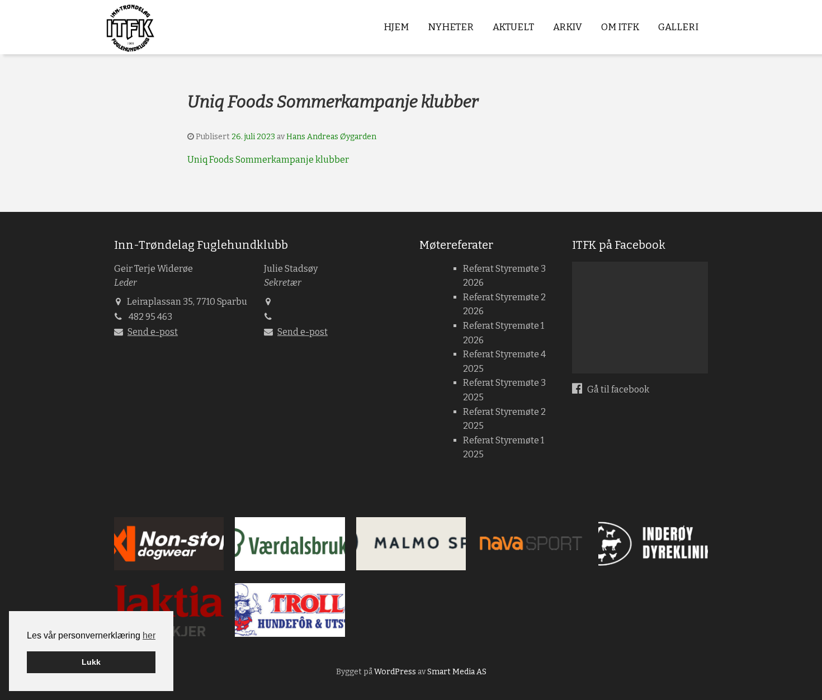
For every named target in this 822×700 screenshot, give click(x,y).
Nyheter (451, 27)
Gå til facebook (617, 389)
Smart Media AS (456, 672)
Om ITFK (620, 27)
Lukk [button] (91, 662)
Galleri (678, 27)
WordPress (395, 672)
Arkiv (567, 27)
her (149, 635)
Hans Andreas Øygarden (331, 136)
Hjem (396, 27)
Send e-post (152, 332)
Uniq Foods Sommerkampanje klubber (268, 159)
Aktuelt (513, 27)
